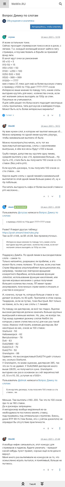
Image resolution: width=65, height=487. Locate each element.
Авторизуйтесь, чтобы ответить (46, 27)
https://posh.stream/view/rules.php (20, 232)
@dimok (22, 380)
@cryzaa (22, 212)
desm (11, 207)
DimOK (11, 126)
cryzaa (11, 37)
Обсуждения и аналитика (20, 20)
